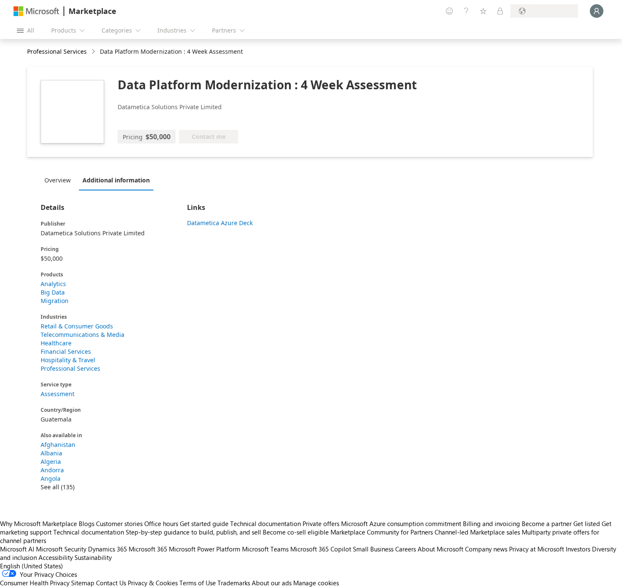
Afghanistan (58, 445)
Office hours (161, 523)
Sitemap (82, 583)
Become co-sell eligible (296, 532)
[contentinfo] (94, 52)
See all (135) (57, 487)
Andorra (52, 470)
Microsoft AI (17, 549)
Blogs (86, 523)
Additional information (116, 180)
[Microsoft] (36, 11)
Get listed (586, 523)
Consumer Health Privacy (34, 583)
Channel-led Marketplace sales (477, 532)
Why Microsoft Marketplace (38, 523)
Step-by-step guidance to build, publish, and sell (193, 532)
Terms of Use (197, 583)
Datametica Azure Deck (220, 223)
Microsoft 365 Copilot (320, 549)
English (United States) (31, 566)
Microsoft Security (61, 549)
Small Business (373, 549)
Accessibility (56, 557)
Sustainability (93, 557)
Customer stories (119, 523)
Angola (51, 478)
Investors (578, 549)
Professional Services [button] (57, 51)
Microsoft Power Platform (204, 549)
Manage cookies (316, 583)
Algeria (51, 461)
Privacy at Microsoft (536, 549)
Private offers (321, 523)
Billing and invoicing (491, 523)
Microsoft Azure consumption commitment (402, 523)
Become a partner (547, 523)
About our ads (272, 583)
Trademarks (233, 583)
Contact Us (111, 583)
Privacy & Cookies (153, 583)
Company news (486, 549)
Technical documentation (265, 523)
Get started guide (204, 523)
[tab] (60, 180)
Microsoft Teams (265, 549)
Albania (51, 453)
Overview (57, 180)
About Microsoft (440, 549)
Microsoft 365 (148, 549)
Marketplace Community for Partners (381, 532)
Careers (405, 549)
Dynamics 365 (107, 549)
